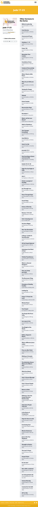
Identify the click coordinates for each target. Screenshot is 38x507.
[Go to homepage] (6, 2)
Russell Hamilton (11, 32)
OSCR (16, 502)
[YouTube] (36, 502)
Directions (7, 502)
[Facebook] (34, 502)
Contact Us (3, 502)
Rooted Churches (21, 502)
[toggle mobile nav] (35, 2)
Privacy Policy (12, 502)
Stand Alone (10, 30)
